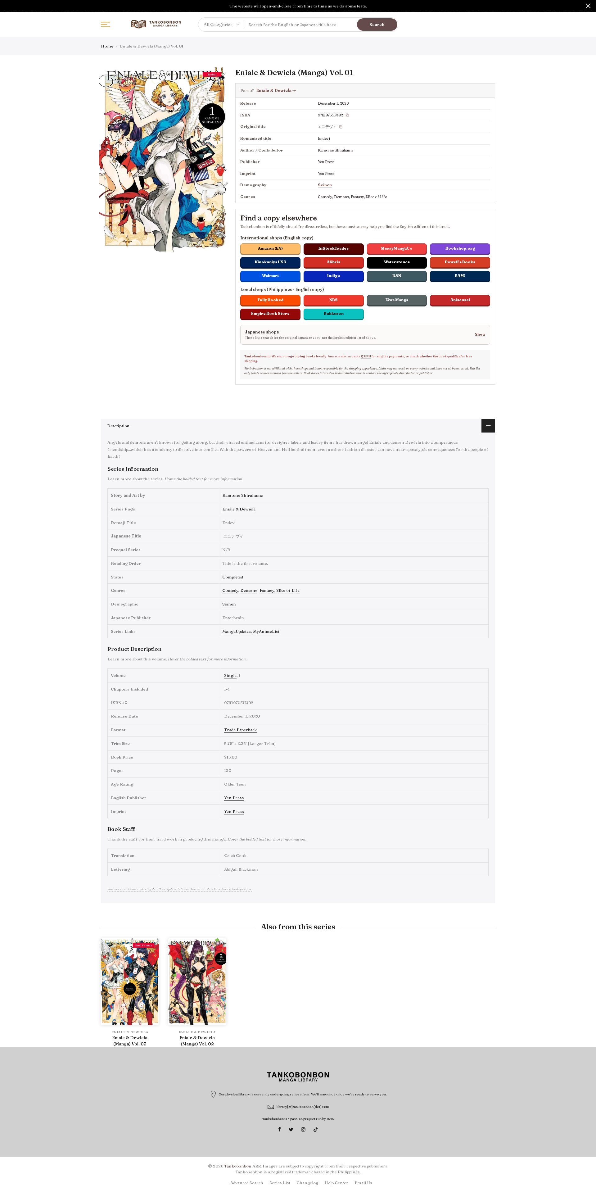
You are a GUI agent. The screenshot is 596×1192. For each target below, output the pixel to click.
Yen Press (234, 797)
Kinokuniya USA (270, 262)
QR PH (366, 356)
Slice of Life (288, 590)
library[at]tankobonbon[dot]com (303, 1106)
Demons (248, 590)
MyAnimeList (266, 631)
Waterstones (397, 262)
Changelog (307, 1182)
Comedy (230, 590)
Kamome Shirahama (242, 495)
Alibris (333, 262)
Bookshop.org (460, 248)
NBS (333, 299)
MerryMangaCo (397, 248)
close (8, 6)
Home (107, 45)
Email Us (363, 1182)
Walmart (270, 275)
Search (377, 24)
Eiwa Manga (397, 299)
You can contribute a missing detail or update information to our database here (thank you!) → (179, 889)
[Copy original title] (341, 127)
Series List (279, 1182)
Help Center (336, 1182)
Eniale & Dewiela (276, 90)
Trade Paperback (240, 729)
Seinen (325, 185)
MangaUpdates (236, 631)
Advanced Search (246, 1182)
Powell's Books (460, 262)
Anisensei (460, 299)
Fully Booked (270, 299)
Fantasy (267, 590)
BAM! (460, 275)
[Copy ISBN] (347, 115)
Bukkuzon (334, 313)
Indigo (333, 275)
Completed (232, 576)
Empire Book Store (270, 313)
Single (230, 675)
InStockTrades (333, 248)
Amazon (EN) (270, 248)
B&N (396, 275)
